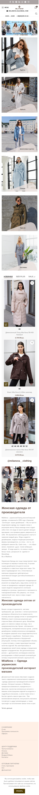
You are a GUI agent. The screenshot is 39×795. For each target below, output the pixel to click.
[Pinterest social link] (16, 2)
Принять (19, 791)
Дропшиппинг (6, 770)
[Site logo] (19, 7)
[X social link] (13, 2)
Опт (3, 768)
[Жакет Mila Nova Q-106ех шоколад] (19, 363)
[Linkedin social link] (19, 2)
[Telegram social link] (25, 2)
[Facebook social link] (10, 2)
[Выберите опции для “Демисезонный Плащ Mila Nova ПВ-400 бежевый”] (6, 324)
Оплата (4, 751)
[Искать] (36, 13)
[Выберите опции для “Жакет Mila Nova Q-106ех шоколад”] (6, 384)
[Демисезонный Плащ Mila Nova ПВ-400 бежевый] (19, 303)
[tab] (8, 276)
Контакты (5, 757)
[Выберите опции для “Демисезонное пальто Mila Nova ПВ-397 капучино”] (6, 442)
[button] (8, 472)
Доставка (5, 753)
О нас (4, 729)
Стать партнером (8, 766)
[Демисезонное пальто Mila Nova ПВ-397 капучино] (19, 420)
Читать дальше (7, 708)
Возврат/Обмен (7, 755)
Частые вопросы (7, 749)
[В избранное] (32, 283)
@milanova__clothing (19, 460)
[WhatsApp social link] (22, 2)
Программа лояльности (10, 731)
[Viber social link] (28, 2)
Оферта (4, 733)
